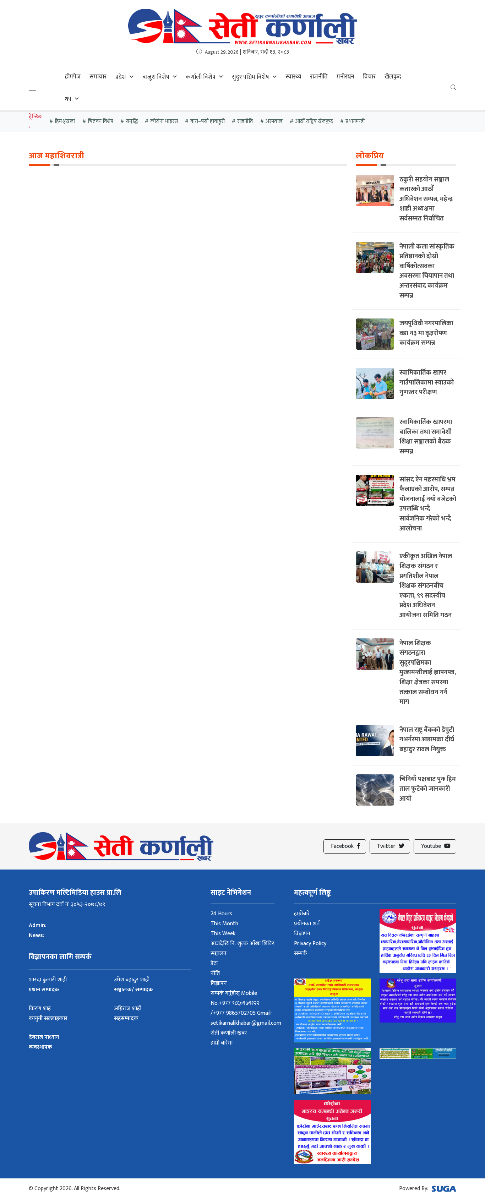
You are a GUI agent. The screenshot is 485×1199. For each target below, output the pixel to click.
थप (68, 99)
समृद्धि (132, 121)
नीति (215, 973)
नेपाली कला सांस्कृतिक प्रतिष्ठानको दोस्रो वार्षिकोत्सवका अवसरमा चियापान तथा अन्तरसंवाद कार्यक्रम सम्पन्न (426, 271)
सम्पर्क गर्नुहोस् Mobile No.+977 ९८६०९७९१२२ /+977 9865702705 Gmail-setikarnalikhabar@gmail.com (246, 1008)
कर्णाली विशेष (201, 77)
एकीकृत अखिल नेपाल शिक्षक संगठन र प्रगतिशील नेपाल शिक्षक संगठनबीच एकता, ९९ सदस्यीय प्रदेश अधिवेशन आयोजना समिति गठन (425, 586)
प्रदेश (120, 77)
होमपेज (73, 77)
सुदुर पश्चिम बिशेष (250, 77)
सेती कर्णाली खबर (229, 1033)
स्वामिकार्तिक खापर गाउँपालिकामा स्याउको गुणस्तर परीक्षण (426, 382)
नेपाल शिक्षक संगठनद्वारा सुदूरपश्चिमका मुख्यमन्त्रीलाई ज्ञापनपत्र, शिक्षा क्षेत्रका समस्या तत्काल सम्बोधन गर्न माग (427, 673)
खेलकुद (393, 77)
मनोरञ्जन (345, 77)
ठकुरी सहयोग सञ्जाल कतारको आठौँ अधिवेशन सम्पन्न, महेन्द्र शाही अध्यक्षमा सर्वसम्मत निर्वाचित (426, 199)
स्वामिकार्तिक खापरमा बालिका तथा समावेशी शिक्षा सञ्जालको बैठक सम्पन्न (425, 436)
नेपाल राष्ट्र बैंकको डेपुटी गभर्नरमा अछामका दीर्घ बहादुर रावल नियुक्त (426, 739)
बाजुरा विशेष (155, 77)
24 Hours (221, 914)
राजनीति (319, 77)
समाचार (98, 77)
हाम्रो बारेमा (222, 1043)
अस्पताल (274, 121)
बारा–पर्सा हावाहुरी (207, 121)
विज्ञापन (219, 983)
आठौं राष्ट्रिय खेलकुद (314, 121)
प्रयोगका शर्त (307, 923)
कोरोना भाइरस (164, 121)
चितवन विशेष (100, 121)
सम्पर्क (300, 953)
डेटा (214, 963)
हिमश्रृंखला (65, 121)
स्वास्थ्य (293, 77)
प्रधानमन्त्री (355, 121)
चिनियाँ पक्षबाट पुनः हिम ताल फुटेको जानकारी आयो (427, 789)
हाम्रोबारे (302, 914)
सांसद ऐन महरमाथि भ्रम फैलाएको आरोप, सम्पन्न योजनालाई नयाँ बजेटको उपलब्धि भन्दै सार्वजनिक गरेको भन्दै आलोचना (427, 504)
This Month (224, 923)
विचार (369, 77)
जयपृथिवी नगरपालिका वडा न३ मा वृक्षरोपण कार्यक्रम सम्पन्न (426, 333)
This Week (223, 933)
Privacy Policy (310, 943)
